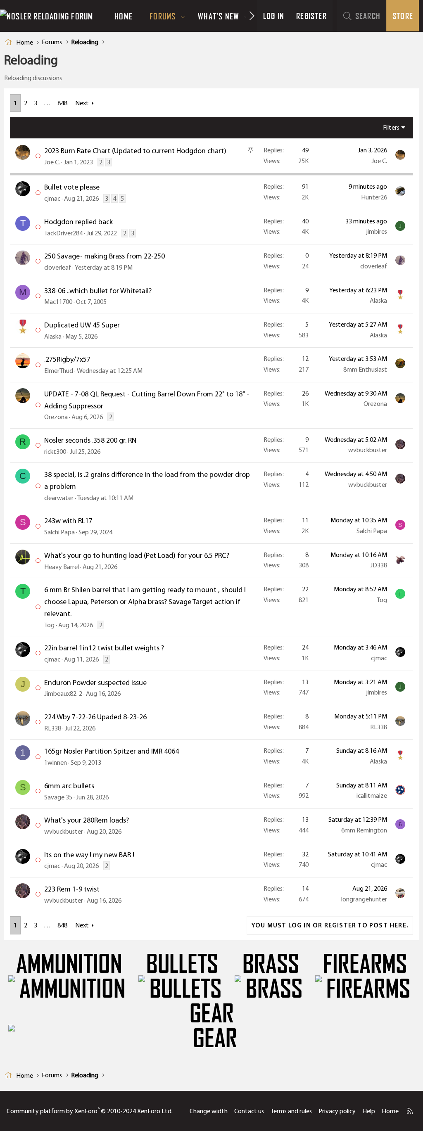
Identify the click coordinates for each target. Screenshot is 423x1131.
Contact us (249, 1111)
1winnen (55, 762)
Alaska (378, 300)
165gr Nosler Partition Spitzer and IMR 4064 (111, 751)
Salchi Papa (59, 532)
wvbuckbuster (367, 450)
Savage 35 (58, 797)
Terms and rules (291, 1111)
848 (62, 103)
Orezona (56, 417)
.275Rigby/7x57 (67, 359)
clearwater (59, 498)
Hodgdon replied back (78, 221)
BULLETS (182, 964)
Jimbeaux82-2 (63, 693)
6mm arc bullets (69, 785)
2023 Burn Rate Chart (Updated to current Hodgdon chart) (135, 150)
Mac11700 (58, 302)
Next (82, 103)
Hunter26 (374, 197)
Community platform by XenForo (90, 1111)
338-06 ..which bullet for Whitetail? (98, 290)
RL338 (52, 728)
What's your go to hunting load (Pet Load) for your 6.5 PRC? (136, 555)
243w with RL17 (68, 520)
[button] (183, 16)
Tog (49, 625)
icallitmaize (371, 795)
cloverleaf (57, 267)
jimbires (376, 231)
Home (123, 16)
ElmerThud (58, 371)
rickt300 (55, 451)
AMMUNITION (69, 964)
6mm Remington (364, 830)
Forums (163, 16)
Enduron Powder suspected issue (95, 682)
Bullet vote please (72, 187)
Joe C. (52, 162)
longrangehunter (364, 899)
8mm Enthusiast (365, 369)
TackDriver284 (63, 233)
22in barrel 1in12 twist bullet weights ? (104, 647)
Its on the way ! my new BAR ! (89, 854)
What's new (218, 16)
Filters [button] (391, 127)
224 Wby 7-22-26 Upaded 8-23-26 (95, 716)
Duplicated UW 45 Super (82, 325)
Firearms (365, 964)
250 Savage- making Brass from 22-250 (104, 256)
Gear (212, 1013)
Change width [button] (209, 1111)
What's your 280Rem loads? (86, 820)
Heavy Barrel (61, 567)
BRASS (270, 964)
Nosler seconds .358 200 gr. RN (90, 440)
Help (368, 1111)
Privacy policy (337, 1111)
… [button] (47, 103)
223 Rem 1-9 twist (72, 889)
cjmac (52, 198)
